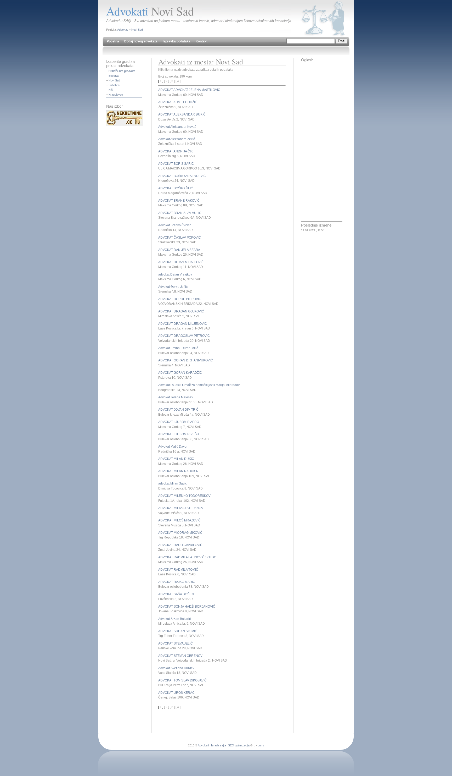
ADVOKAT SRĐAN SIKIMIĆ (177, 631)
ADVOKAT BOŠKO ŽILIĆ (175, 188)
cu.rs (261, 745)
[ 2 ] (166, 81)
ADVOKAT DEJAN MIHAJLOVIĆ (181, 262)
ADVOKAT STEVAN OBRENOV (180, 656)
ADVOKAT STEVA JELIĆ (175, 643)
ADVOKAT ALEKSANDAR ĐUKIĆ (182, 114)
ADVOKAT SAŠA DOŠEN (176, 594)
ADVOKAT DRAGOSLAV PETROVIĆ (184, 336)
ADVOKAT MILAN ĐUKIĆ (176, 459)
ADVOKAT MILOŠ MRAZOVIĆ (179, 520)
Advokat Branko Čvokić (174, 225)
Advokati (122, 29)
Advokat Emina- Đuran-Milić (178, 348)
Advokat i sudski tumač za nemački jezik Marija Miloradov (199, 385)
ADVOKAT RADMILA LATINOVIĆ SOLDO (187, 557)
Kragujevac (116, 94)
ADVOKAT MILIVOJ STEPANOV (180, 508)
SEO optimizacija (239, 745)
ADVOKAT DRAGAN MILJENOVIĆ (182, 324)
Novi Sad (137, 29)
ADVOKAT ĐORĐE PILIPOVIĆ (179, 299)
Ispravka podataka (176, 41)
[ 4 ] (178, 81)
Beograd (114, 75)
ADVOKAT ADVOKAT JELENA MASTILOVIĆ (189, 90)
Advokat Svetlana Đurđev (176, 668)
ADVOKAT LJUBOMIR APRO (178, 422)
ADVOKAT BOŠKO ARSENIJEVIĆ (182, 176)
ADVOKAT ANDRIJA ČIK (175, 151)
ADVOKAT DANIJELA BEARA (179, 250)
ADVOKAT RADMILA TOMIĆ (178, 569)
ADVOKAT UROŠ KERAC (176, 693)
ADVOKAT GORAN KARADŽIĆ (180, 373)
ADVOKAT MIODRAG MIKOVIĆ (180, 533)
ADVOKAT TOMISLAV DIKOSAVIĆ (182, 680)
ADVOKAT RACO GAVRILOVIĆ (180, 545)
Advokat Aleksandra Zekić (176, 139)
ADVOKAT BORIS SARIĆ (176, 164)
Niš (111, 89)
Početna (113, 41)
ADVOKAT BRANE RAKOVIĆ (179, 200)
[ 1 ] (160, 81)
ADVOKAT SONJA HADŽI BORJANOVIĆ (186, 606)
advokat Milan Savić (172, 483)
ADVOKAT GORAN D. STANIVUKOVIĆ (185, 360)
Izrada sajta (218, 745)
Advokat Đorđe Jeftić (173, 287)
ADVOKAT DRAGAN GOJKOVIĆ (181, 311)
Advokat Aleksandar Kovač (177, 127)
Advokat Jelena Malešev (175, 397)
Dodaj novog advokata (140, 41)
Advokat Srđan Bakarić (174, 619)
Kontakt (201, 41)
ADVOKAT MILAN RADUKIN (178, 471)
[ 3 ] (172, 81)
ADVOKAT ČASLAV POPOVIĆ (179, 237)
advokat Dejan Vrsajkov (175, 274)
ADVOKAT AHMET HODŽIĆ (177, 102)
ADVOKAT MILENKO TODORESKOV (184, 496)
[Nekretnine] (124, 124)
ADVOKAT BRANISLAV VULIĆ (179, 213)
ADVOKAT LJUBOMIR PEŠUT (179, 434)
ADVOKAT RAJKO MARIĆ (176, 582)
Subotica (114, 85)
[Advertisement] (219, 717)
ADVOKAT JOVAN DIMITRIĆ (178, 409)
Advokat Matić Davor (173, 446)
